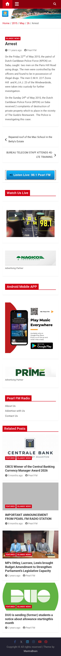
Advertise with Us (15, 410)
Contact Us (11, 415)
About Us (10, 405)
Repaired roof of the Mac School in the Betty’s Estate (30, 139)
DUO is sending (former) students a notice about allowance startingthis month (29, 619)
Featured (10, 458)
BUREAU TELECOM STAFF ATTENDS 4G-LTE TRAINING (29, 154)
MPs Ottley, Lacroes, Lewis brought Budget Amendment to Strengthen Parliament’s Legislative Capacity (29, 567)
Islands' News (13, 38)
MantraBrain (30, 651)
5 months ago (15, 475)
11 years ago (15, 50)
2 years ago (14, 575)
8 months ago (15, 523)
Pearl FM (31, 50)
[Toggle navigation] (16, 4)
